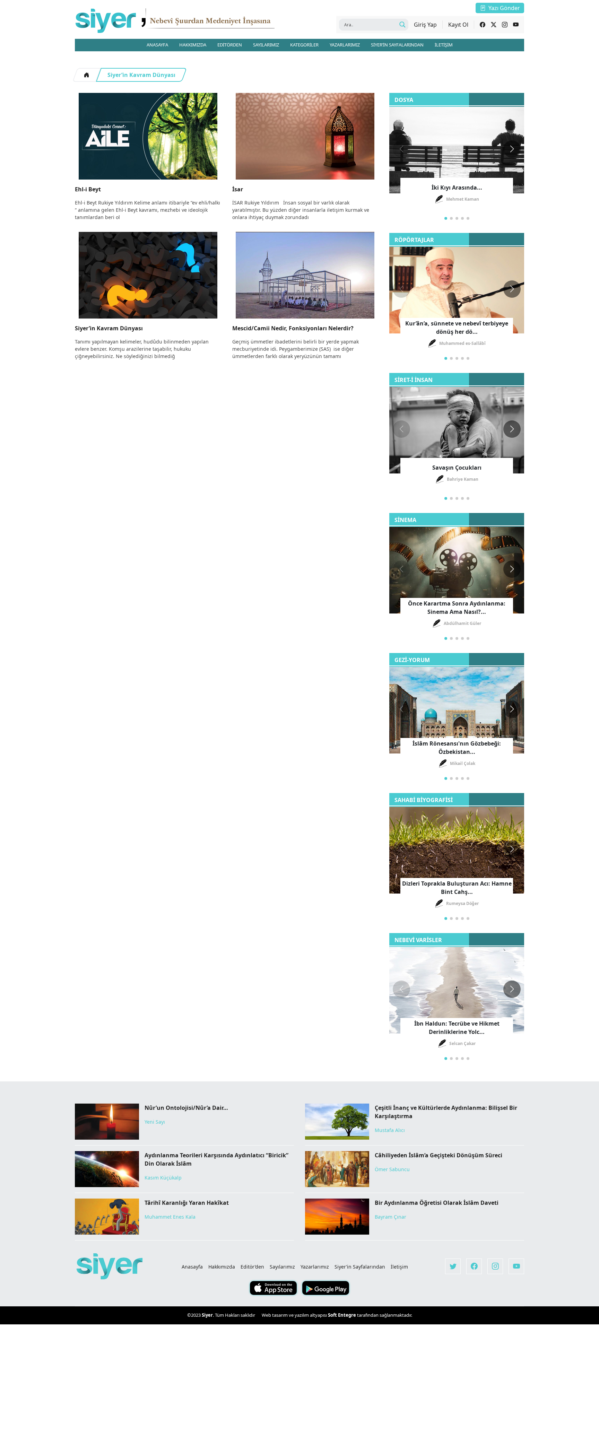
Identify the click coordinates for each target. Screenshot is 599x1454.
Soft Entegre (342, 1315)
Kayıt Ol (458, 24)
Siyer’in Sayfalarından (360, 1266)
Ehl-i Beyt (88, 189)
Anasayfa (192, 1266)
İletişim (399, 1266)
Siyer (207, 1315)
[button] (512, 149)
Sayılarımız (282, 1266)
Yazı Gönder (504, 8)
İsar (237, 189)
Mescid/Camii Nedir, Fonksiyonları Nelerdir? (293, 328)
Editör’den (252, 1266)
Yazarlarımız (315, 1266)
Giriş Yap (425, 24)
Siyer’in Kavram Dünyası (141, 75)
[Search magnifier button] (402, 25)
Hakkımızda (221, 1266)
